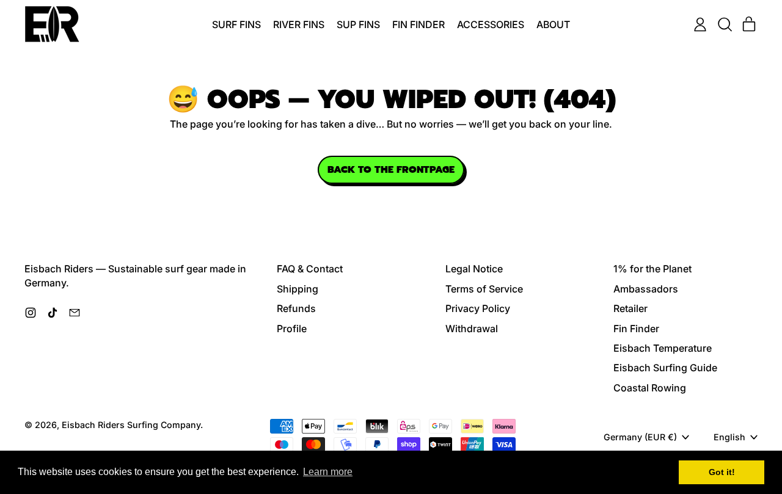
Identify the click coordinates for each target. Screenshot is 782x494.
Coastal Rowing (649, 388)
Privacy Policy (477, 308)
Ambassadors (645, 289)
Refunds (296, 308)
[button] (724, 24)
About (553, 24)
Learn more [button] (328, 472)
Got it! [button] (722, 472)
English (729, 437)
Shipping (297, 289)
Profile (292, 328)
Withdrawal (471, 328)
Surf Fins (236, 24)
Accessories (490, 24)
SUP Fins (358, 24)
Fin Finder (418, 24)
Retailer (630, 308)
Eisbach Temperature (662, 348)
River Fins (298, 24)
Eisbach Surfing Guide (665, 367)
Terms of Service (484, 289)
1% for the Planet (652, 269)
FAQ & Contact (310, 269)
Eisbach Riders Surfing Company (131, 425)
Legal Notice (474, 269)
